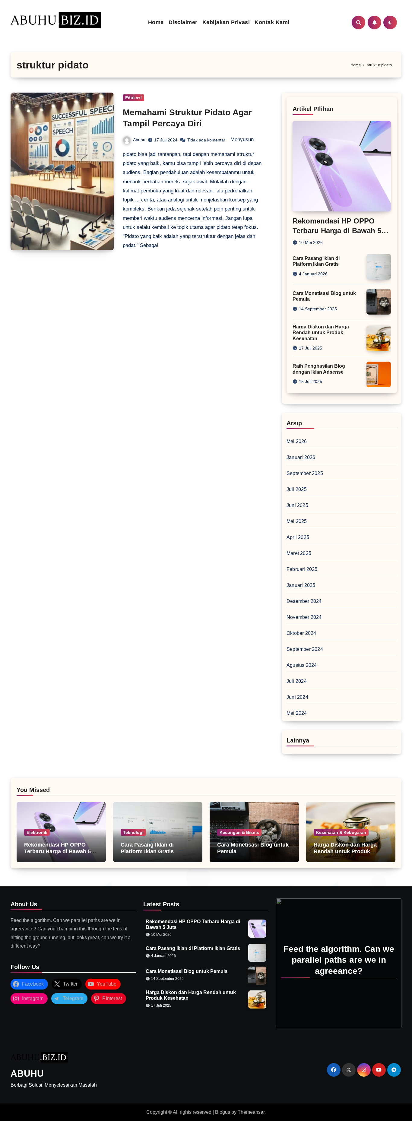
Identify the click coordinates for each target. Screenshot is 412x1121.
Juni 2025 (297, 505)
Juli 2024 (297, 681)
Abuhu (139, 139)
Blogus (222, 1112)
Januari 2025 (301, 585)
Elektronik (37, 832)
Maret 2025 (299, 553)
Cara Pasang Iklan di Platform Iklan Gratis (147, 848)
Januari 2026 (301, 457)
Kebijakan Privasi (226, 22)
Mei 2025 (297, 521)
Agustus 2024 (302, 665)
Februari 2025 (302, 569)
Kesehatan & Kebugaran (341, 832)
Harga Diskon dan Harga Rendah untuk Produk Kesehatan (321, 332)
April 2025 (298, 537)
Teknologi (133, 832)
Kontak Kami (272, 22)
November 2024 (304, 617)
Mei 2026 (297, 441)
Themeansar (251, 1112)
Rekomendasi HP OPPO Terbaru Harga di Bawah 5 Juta (337, 230)
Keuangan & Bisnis (239, 832)
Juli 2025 (297, 489)
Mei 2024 (297, 713)
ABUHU (27, 1073)
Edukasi (133, 97)
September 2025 (305, 473)
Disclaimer (183, 22)
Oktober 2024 (301, 633)
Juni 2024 (297, 697)
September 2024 (305, 649)
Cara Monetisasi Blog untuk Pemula (186, 971)
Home (156, 22)
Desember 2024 (304, 601)
